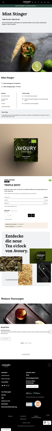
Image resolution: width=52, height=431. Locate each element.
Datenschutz (23, 416)
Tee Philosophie (6, 392)
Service (3, 395)
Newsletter (4, 404)
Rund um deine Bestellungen (30, 382)
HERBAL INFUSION (9, 180)
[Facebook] (2, 385)
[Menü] (50, 421)
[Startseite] (27, 2)
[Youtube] (8, 385)
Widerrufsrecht (23, 419)
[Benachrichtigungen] (44, 2)
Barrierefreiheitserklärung (9, 407)
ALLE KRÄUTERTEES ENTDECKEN (12, 279)
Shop (27, 375)
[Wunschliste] (38, 2)
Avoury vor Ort (5, 401)
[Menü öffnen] (3, 2)
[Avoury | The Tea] (6, 365)
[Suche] (32, 2)
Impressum (10, 416)
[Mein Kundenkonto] (35, 2)
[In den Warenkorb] (29, 215)
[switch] (49, 423)
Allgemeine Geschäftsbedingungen (36, 417)
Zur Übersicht (26, 354)
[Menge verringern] (5, 215)
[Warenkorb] (41, 2)
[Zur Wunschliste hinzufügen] (33, 215)
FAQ (2, 398)
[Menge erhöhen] (10, 215)
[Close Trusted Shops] (50, 426)
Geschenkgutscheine (32, 378)
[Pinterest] (4, 385)
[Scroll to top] (49, 365)
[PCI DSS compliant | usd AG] (37, 404)
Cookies (48, 415)
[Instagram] (6, 385)
